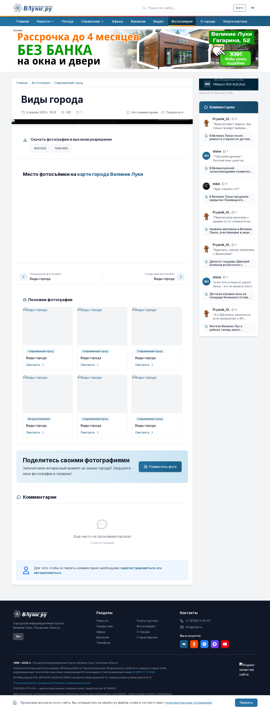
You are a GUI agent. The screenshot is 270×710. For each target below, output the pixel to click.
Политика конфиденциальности (72, 683)
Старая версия (147, 637)
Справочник (104, 626)
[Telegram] (204, 644)
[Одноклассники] (194, 644)
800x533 (40, 148)
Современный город (68, 82)
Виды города (36, 358)
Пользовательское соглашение (32, 683)
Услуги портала (147, 620)
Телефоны (103, 642)
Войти (239, 7)
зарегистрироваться (137, 568)
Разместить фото (163, 467)
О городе (143, 631)
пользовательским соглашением (188, 702)
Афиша (100, 631)
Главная (21, 82)
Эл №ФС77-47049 (143, 672)
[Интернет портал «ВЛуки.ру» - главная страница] (33, 8)
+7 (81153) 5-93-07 (198, 620)
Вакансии (102, 637)
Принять (246, 702)
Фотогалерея (41, 82)
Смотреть (33, 364)
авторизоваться (47, 573)
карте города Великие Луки (110, 174)
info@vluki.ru (193, 627)
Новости (102, 620)
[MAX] (215, 644)
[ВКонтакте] (184, 644)
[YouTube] (225, 644)
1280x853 (61, 148)
